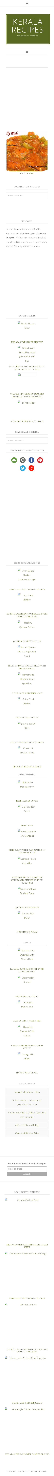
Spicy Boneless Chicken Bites (27, 742)
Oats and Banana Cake (27, 1133)
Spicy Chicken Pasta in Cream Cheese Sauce (27, 1246)
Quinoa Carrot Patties (27, 641)
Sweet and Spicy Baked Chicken (27, 589)
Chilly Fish (27, 173)
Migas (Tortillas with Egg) (27, 421)
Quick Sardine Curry (27, 907)
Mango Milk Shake (27, 1073)
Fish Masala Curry (27, 801)
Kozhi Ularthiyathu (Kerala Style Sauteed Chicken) (27, 1350)
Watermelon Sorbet (27, 996)
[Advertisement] (27, 99)
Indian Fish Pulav (27, 932)
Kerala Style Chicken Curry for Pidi (27, 1454)
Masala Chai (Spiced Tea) (27, 1021)
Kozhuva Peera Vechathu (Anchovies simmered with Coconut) (27, 880)
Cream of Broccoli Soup (27, 767)
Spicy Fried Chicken (27, 717)
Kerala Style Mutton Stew (27, 342)
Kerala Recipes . (39, 1471)
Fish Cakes (27, 825)
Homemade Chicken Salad (27, 693)
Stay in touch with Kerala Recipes (27, 1163)
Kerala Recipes (27, 25)
